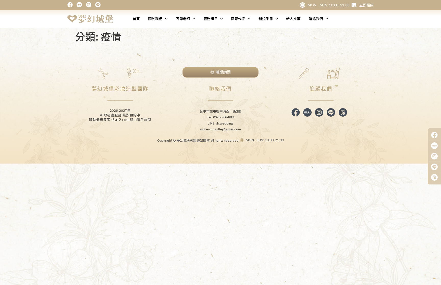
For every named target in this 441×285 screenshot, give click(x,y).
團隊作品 (238, 18)
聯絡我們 (316, 18)
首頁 (136, 18)
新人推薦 (293, 18)
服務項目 (210, 18)
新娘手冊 (266, 18)
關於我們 (155, 18)
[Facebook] (434, 135)
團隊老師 (183, 18)
